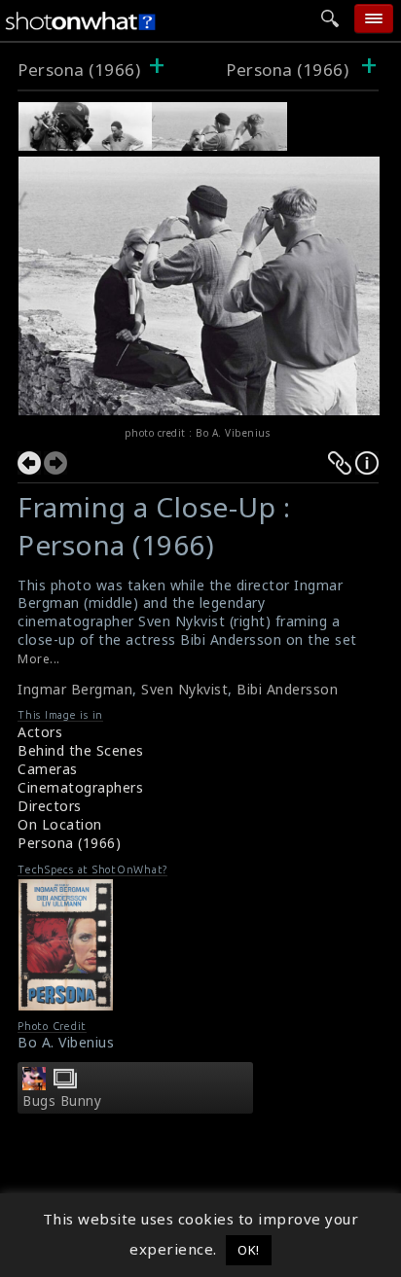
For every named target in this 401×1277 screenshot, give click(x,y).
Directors (50, 806)
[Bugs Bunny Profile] (34, 1084)
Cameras (48, 769)
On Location (60, 824)
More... (39, 659)
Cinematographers (80, 787)
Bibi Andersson (287, 689)
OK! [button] (248, 1250)
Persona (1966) (79, 69)
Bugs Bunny (61, 1101)
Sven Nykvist (184, 689)
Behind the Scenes (81, 750)
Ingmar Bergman (75, 689)
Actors (40, 732)
